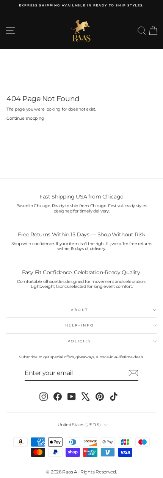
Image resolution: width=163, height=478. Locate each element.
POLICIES (79, 341)
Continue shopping (25, 118)
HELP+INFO (79, 325)
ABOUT (79, 310)
